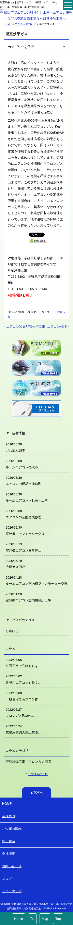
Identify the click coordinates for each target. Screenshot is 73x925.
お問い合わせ (11, 866)
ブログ (19, 24)
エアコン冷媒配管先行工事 (25, 326)
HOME (8, 24)
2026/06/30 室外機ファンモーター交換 (25, 530)
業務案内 (8, 816)
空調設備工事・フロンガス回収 (28, 761)
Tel (32, 918)
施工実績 (8, 841)
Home (18, 918)
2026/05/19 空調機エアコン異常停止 (23, 547)
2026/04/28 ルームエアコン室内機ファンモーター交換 (36, 580)
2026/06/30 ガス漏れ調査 (15, 447)
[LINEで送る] (38, 240)
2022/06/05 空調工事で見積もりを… (23, 662)
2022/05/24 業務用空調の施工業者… (23, 729)
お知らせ (31, 24)
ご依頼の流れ (11, 828)
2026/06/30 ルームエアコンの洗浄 (22, 463)
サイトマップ (11, 891)
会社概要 (8, 853)
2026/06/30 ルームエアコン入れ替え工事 (27, 497)
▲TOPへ (36, 792)
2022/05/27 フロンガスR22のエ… (22, 712)
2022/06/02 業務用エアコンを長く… (23, 679)
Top (58, 918)
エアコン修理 (57, 326)
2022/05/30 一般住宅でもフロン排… (23, 695)
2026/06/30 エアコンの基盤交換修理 (23, 513)
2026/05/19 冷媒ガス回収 (15, 563)
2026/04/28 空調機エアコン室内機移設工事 (28, 597)
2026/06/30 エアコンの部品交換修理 (23, 480)
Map (45, 918)
